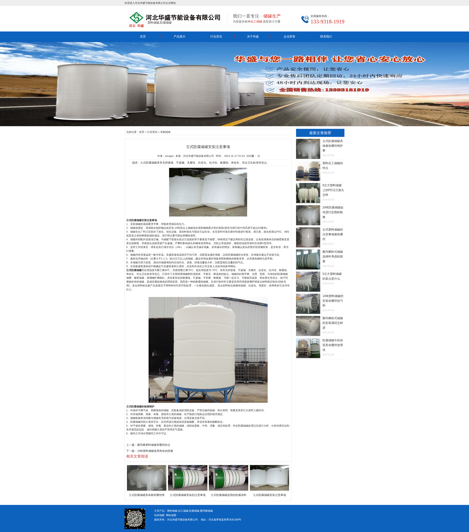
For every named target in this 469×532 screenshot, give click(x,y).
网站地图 (171, 515)
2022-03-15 (332, 258)
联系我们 (326, 36)
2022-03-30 (332, 148)
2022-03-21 (332, 214)
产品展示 (179, 36)
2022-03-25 (333, 192)
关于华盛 (253, 36)
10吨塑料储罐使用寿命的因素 (155, 450)
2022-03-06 (332, 303)
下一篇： (131, 450)
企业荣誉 (289, 36)
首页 (143, 36)
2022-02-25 (332, 347)
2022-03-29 (332, 168)
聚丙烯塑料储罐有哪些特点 (153, 444)
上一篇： (131, 444)
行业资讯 (216, 36)
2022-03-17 (332, 236)
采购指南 (165, 131)
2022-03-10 (332, 278)
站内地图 (159, 515)
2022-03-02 (332, 325)
